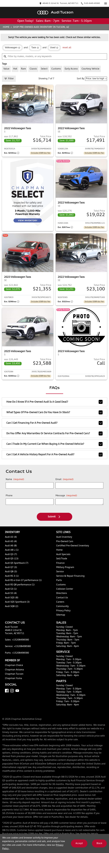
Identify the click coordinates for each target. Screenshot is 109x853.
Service (60, 572)
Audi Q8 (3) (11, 572)
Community (62, 606)
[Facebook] (6, 690)
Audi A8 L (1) (12, 550)
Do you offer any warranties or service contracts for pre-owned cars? (48, 433)
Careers (60, 602)
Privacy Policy (63, 611)
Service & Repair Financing (70, 576)
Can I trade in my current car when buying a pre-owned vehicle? (45, 444)
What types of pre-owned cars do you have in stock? (38, 412)
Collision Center (64, 589)
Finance (60, 563)
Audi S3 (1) (11, 589)
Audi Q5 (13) (11, 559)
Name (15, 479)
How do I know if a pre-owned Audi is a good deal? (37, 402)
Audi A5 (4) (11, 541)
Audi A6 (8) (11, 546)
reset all (66, 48)
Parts (59, 580)
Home (6, 27)
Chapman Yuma (13, 678)
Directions (61, 593)
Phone (9, 496)
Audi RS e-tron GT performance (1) (23, 580)
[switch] (105, 3)
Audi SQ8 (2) (11, 606)
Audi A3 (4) (11, 537)
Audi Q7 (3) (11, 567)
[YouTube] (17, 690)
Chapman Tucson (14, 674)
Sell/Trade (61, 559)
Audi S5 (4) (11, 593)
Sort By (80, 79)
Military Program (65, 567)
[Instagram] (12, 690)
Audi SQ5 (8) (11, 598)
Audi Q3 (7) (11, 554)
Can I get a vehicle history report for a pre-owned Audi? (40, 454)
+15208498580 (20, 640)
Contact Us (62, 598)
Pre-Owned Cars (64, 541)
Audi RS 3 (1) (12, 576)
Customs (61, 585)
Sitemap (60, 615)
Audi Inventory (64, 537)
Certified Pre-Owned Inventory (72, 546)
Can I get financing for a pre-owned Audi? (31, 423)
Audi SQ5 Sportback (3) (17, 602)
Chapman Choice (14, 665)
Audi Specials (63, 554)
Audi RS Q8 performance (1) (20, 585)
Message (66, 496)
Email (64, 479)
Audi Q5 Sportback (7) (16, 563)
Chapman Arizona (14, 670)
